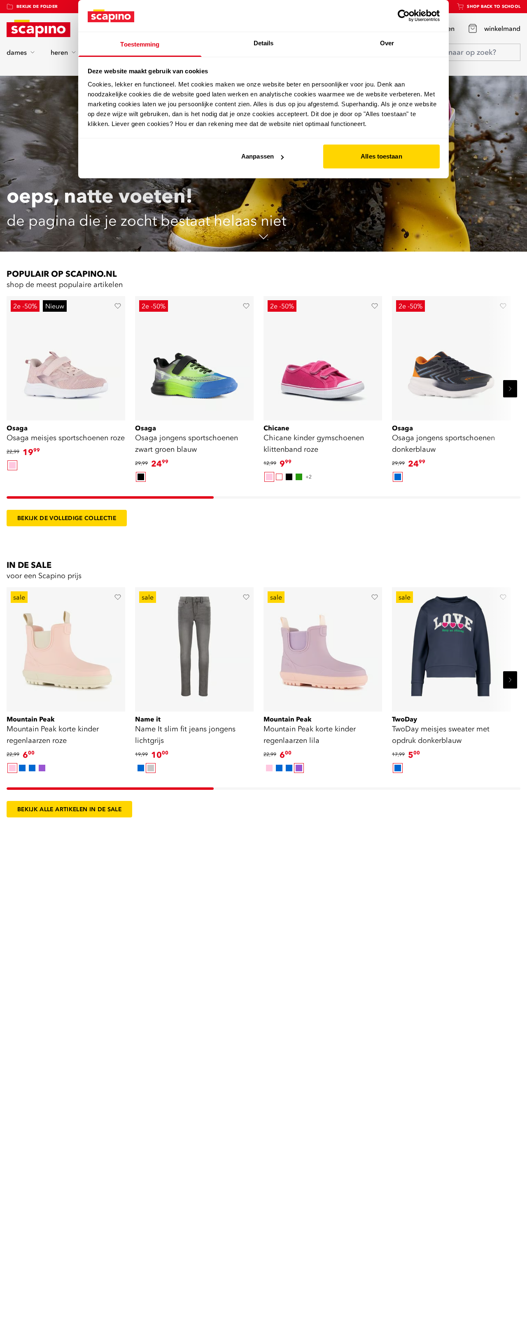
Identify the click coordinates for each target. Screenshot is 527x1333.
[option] (12, 465)
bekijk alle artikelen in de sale (69, 809)
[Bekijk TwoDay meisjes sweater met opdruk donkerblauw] (451, 646)
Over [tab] (387, 43)
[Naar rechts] (510, 388)
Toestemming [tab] (139, 44)
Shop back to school (493, 6)
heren (59, 52)
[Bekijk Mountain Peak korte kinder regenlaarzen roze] (66, 646)
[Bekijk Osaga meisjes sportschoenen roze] (66, 355)
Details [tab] (264, 43)
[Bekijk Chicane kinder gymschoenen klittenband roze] (323, 355)
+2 (308, 477)
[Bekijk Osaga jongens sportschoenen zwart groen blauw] (194, 355)
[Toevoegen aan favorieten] (117, 306)
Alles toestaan (381, 156)
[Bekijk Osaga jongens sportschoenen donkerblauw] (451, 355)
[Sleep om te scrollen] (110, 497)
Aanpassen (257, 156)
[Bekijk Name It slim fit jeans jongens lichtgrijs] (194, 646)
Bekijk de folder (37, 6)
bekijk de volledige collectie (66, 518)
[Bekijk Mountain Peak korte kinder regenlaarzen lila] (323, 646)
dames (17, 52)
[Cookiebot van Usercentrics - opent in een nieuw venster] (404, 15)
